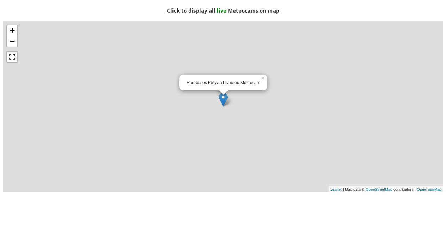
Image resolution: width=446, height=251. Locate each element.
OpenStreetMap (379, 189)
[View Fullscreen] (12, 57)
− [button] (12, 41)
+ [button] (12, 30)
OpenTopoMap (429, 189)
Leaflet (336, 189)
